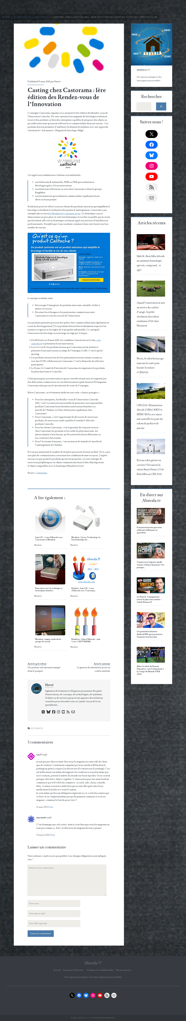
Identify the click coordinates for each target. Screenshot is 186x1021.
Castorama (41, 472)
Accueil (57, 970)
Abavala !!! (93, 963)
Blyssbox (42, 17)
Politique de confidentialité (100, 970)
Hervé (57, 81)
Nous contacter (123, 970)
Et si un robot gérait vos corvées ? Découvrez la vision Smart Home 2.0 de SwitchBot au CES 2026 (150, 467)
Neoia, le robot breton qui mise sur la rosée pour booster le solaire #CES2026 (150, 365)
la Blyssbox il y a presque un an (64, 213)
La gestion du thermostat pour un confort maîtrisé (93, 669)
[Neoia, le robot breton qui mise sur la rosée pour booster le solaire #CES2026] (151, 345)
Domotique (23, 17)
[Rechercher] (161, 106)
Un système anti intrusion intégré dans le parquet (44, 669)
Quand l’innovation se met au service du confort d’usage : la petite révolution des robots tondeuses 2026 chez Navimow (151, 314)
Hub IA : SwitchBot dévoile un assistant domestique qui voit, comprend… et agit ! (151, 263)
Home (6, 17)
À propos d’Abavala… (74, 970)
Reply (51, 807)
